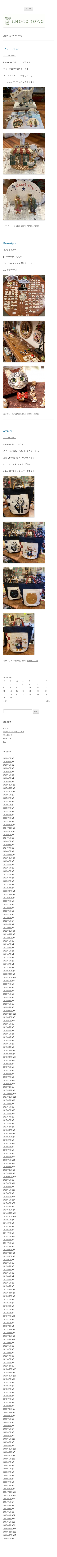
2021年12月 (8, 931)
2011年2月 (7, 1363)
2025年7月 (7, 801)
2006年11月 (8, 1532)
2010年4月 (7, 1396)
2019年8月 (7, 1024)
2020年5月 (7, 994)
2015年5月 (7, 1193)
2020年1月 (7, 1007)
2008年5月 (7, 1472)
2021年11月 (8, 934)
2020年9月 (7, 981)
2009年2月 (7, 1442)
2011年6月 (7, 1349)
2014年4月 (7, 1236)
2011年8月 (7, 1343)
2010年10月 (8, 1376)
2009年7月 (7, 1426)
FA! (4, 742)
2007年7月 (7, 1505)
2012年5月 (7, 1313)
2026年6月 (7, 765)
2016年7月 (7, 1147)
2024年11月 (8, 828)
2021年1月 (7, 967)
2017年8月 (7, 1104)
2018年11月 (8, 1054)
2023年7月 (7, 868)
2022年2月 (7, 924)
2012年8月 (7, 1303)
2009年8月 (7, 1422)
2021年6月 (7, 951)
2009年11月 (8, 1412)
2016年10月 (8, 1137)
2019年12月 (8, 1011)
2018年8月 (7, 1064)
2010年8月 (7, 1382)
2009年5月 (7, 1432)
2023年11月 (8, 855)
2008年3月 (7, 1479)
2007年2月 (7, 1522)
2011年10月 (8, 1336)
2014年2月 (7, 1243)
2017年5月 (7, 1114)
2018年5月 (7, 1074)
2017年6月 (7, 1110)
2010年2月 (7, 1402)
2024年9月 (7, 835)
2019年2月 (7, 1044)
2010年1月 (7, 1406)
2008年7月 (7, 1465)
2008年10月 (8, 1455)
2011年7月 (7, 1346)
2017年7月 (7, 1107)
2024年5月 (7, 845)
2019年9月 (7, 1021)
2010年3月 (7, 1399)
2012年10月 (8, 1296)
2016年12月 (8, 1130)
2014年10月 (8, 1216)
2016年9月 (7, 1140)
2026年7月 (7, 762)
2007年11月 (8, 1492)
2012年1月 (7, 1326)
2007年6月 (7, 1509)
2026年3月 (7, 775)
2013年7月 (7, 1266)
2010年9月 (7, 1379)
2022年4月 (7, 918)
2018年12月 (8, 1050)
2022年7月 (7, 908)
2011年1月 (7, 1366)
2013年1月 (7, 1286)
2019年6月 (7, 1031)
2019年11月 (8, 1014)
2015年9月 (7, 1180)
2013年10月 (8, 1256)
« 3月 (5, 701)
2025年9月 (7, 795)
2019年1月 (7, 1047)
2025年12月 (8, 785)
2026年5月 (7, 768)
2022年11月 (8, 894)
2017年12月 (8, 1090)
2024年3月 (7, 851)
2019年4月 (7, 1037)
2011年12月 (8, 1329)
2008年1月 (7, 1485)
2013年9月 (7, 1260)
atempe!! (8, 431)
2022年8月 (7, 904)
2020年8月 (7, 984)
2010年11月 (8, 1372)
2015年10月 (8, 1177)
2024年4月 (7, 848)
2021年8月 (7, 944)
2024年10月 (8, 831)
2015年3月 (7, 1200)
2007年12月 (8, 1489)
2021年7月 (7, 948)
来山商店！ (7, 735)
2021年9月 (7, 941)
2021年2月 (7, 964)
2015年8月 (7, 1183)
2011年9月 (7, 1339)
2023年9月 (7, 861)
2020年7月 (7, 987)
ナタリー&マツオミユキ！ (13, 732)
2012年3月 (7, 1319)
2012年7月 (7, 1306)
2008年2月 (7, 1482)
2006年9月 (7, 1538)
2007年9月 (7, 1499)
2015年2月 (7, 1203)
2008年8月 (7, 1462)
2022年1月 (7, 928)
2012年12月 (8, 1289)
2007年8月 (7, 1502)
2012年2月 (7, 1323)
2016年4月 (7, 1157)
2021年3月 (7, 961)
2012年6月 (7, 1309)
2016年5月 (7, 1153)
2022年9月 (7, 901)
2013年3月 (7, 1280)
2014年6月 (7, 1230)
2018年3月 (7, 1080)
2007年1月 (7, 1525)
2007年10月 (8, 1495)
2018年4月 (7, 1077)
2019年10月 (8, 1017)
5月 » (48, 701)
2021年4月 (7, 957)
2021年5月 (7, 954)
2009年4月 (7, 1436)
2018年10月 (8, 1057)
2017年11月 (8, 1094)
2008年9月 (7, 1459)
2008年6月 (7, 1469)
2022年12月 (8, 891)
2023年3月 (7, 881)
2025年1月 (7, 821)
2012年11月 (8, 1293)
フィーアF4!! (11, 48)
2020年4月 (7, 997)
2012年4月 (7, 1316)
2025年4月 (7, 811)
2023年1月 (7, 888)
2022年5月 (7, 914)
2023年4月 (7, 878)
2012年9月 (7, 1299)
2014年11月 (8, 1213)
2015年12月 (8, 1170)
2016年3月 (7, 1160)
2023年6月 (7, 871)
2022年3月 (7, 921)
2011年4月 (7, 1356)
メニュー (28, 8)
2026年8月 (7, 758)
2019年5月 (7, 1034)
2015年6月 (7, 1190)
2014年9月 (7, 1220)
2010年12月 (8, 1369)
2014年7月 (7, 1226)
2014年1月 (7, 1246)
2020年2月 (7, 1004)
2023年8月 (7, 865)
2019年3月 (7, 1040)
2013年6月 (7, 1270)
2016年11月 (8, 1133)
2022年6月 (7, 911)
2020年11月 (8, 974)
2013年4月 (7, 1276)
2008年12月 (8, 1449)
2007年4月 (7, 1515)
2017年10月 (8, 1097)
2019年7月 (7, 1027)
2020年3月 (7, 1001)
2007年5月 (7, 1512)
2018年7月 (7, 1067)
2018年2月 (7, 1084)
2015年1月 (7, 1206)
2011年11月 (8, 1333)
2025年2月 (7, 818)
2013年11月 (8, 1253)
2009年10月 (8, 1416)
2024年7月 (7, 838)
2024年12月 (8, 825)
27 (38, 694)
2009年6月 (7, 1429)
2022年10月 (8, 898)
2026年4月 (7, 772)
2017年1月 (7, 1127)
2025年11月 (8, 788)
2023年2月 (7, 884)
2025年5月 (7, 808)
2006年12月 (8, 1529)
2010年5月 (7, 1392)
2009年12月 (8, 1409)
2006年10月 (8, 1535)
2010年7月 (7, 1386)
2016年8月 (7, 1143)
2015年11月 (8, 1173)
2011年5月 (7, 1353)
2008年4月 (7, 1475)
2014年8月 (7, 1223)
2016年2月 (7, 1163)
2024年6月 (7, 841)
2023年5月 (7, 874)
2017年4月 (7, 1117)
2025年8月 (7, 798)
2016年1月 (7, 1167)
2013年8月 (7, 1263)
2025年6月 (7, 805)
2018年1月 (7, 1087)
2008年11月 (8, 1452)
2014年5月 (7, 1233)
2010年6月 (7, 1389)
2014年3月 (7, 1240)
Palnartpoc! (10, 243)
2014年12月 (8, 1210)
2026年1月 (7, 782)
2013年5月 (7, 1273)
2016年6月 (7, 1150)
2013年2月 (7, 1283)
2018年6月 (7, 1070)
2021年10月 (8, 938)
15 (4, 691)
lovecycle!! (7, 738)
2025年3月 (7, 815)
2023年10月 (8, 858)
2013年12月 (8, 1250)
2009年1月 (7, 1446)
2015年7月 (7, 1187)
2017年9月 (7, 1100)
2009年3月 (7, 1439)
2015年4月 (7, 1197)
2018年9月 (7, 1060)
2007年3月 (7, 1519)
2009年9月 (7, 1419)
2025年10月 (8, 791)
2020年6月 (7, 991)
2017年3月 (7, 1120)
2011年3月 (7, 1359)
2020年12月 (8, 971)
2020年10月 (8, 977)
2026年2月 (7, 778)
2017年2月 (7, 1123)
